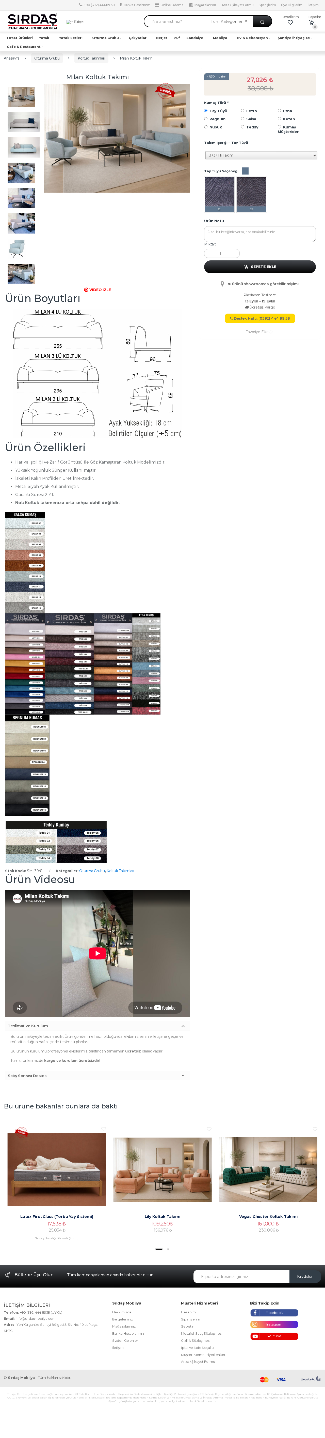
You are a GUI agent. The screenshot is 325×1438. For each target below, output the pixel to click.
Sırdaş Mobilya (21, 1377)
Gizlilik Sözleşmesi (195, 1340)
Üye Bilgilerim (291, 5)
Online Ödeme (171, 5)
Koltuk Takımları (91, 58)
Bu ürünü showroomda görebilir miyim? (262, 284)
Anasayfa (12, 58)
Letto (250, 111)
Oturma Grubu (105, 38)
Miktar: (210, 244)
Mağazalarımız (205, 5)
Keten (288, 119)
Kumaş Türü (216, 103)
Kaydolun (305, 1276)
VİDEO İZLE (99, 289)
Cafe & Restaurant (24, 47)
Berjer (161, 38)
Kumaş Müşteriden (289, 129)
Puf (177, 38)
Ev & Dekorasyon (252, 38)
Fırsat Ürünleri (20, 38)
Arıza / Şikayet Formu (238, 5)
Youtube (274, 1336)
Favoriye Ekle (257, 332)
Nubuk (214, 127)
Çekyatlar (138, 38)
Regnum (216, 119)
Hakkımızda (122, 1312)
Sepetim (188, 1326)
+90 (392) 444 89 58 (99, 5)
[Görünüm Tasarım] (311, 1378)
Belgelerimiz (122, 1319)
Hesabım (188, 1312)
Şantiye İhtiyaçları (294, 38)
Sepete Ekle (263, 266)
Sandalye (194, 38)
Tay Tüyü (217, 111)
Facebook (274, 1313)
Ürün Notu (214, 221)
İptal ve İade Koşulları (198, 1348)
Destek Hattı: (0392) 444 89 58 (261, 318)
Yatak (44, 38)
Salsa (250, 119)
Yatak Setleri (70, 38)
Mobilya (220, 38)
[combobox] (174, 21)
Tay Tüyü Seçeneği (221, 171)
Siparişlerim (267, 5)
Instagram (274, 1324)
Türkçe (78, 22)
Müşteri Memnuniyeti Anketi (203, 1355)
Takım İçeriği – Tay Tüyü (226, 143)
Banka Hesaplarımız (128, 1333)
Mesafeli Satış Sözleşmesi (201, 1333)
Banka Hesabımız (137, 5)
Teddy (251, 127)
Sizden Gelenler (125, 1340)
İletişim (313, 5)
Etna (286, 111)
